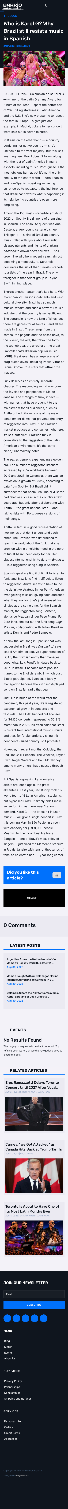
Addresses (10, 1438)
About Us (10, 1358)
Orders (8, 1427)
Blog (7, 1341)
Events (8, 1352)
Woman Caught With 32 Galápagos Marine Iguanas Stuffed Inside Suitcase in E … (32, 977)
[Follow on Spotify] (16, 1318)
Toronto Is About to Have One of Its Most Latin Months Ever (32, 1208)
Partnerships (12, 1387)
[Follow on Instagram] (25, 1318)
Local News (23, 46)
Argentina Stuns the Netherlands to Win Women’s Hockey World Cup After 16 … (31, 961)
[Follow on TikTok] (34, 1318)
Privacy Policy (13, 1381)
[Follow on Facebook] (7, 1318)
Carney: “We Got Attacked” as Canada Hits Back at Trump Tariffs (33, 1146)
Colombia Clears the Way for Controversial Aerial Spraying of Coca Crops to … (33, 994)
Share (32, 898)
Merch (8, 1346)
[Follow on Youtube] (43, 1318)
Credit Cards (12, 1433)
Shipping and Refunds (18, 1398)
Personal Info (12, 1421)
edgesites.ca (22, 1475)
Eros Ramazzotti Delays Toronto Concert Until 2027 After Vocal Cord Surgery (32, 1085)
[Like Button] (56, 875)
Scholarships (12, 1392)
